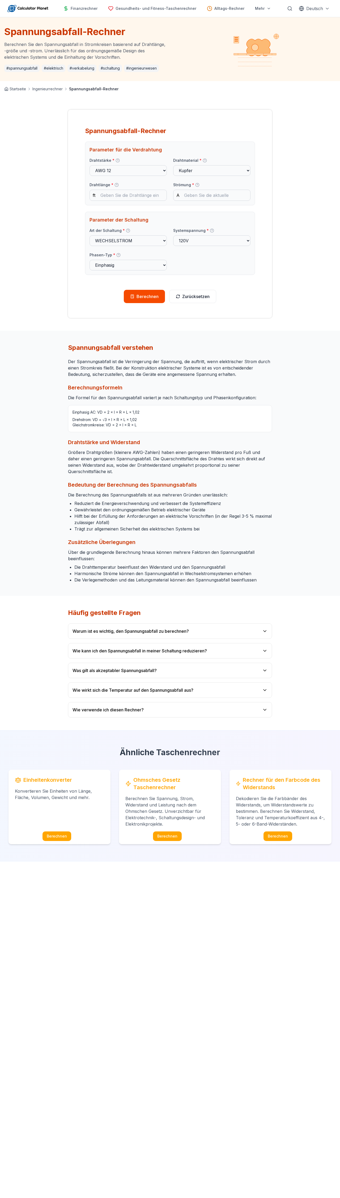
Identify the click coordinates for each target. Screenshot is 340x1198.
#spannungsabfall (21, 68)
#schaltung (110, 68)
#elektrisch (53, 68)
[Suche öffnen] (290, 8)
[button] (118, 160)
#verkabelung (82, 68)
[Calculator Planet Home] (27, 8)
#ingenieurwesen (141, 68)
